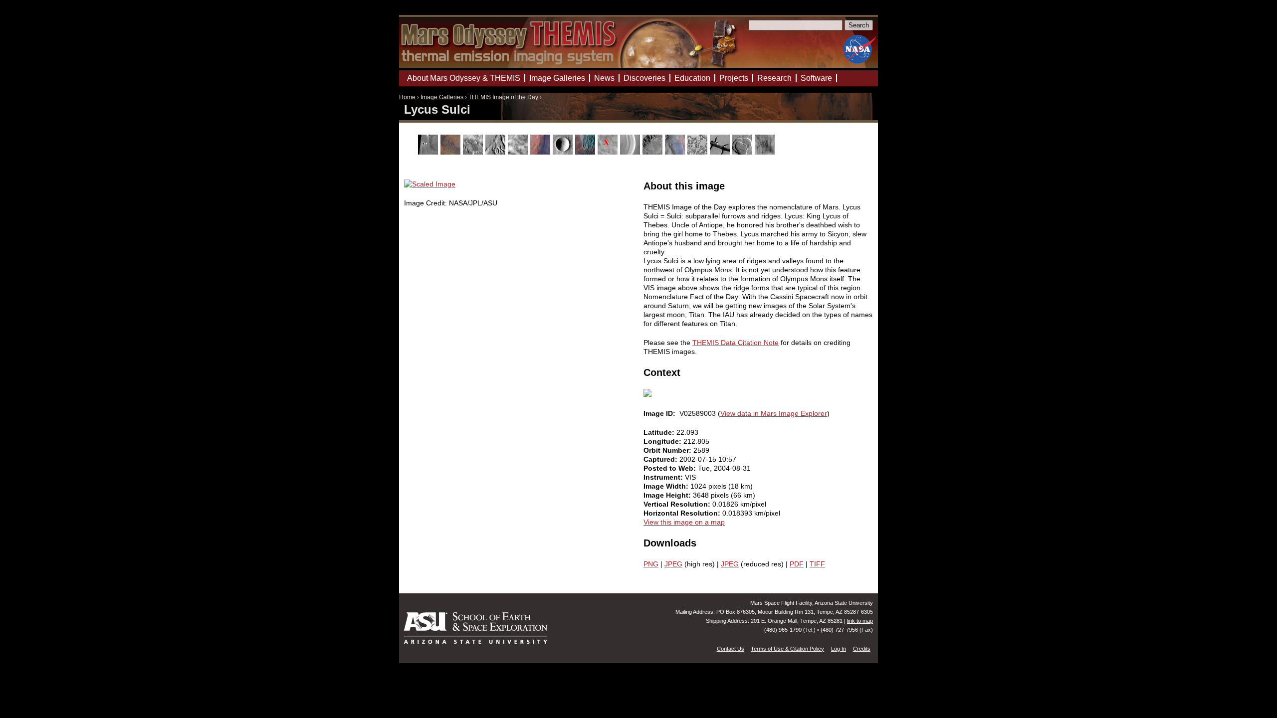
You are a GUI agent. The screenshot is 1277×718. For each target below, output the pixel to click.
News (604, 78)
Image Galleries (442, 97)
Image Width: (666, 486)
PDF (797, 564)
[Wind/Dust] (766, 152)
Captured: (661, 459)
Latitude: (659, 432)
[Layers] (631, 152)
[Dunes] (586, 152)
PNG (650, 564)
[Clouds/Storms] (519, 152)
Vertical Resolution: (677, 504)
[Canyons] (474, 152)
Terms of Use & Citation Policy (787, 649)
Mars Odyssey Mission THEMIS (427, 12)
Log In (838, 649)
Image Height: (668, 495)
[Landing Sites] (609, 152)
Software (816, 78)
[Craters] (564, 152)
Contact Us (730, 649)
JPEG (673, 564)
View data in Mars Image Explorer (773, 413)
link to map (860, 621)
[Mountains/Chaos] (676, 152)
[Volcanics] (743, 152)
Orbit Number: (668, 450)
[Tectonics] (721, 152)
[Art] (429, 152)
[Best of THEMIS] (451, 152)
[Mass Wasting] (653, 152)
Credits (861, 649)
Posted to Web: (670, 468)
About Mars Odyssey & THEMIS (463, 78)
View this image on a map (684, 522)
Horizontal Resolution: (682, 513)
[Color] (541, 152)
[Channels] (496, 152)
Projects (733, 78)
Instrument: (664, 477)
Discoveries (644, 78)
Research (774, 78)
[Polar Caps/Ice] (698, 152)
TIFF (817, 564)
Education (692, 78)
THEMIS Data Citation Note (735, 343)
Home (407, 97)
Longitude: (663, 441)
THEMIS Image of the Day (503, 97)
